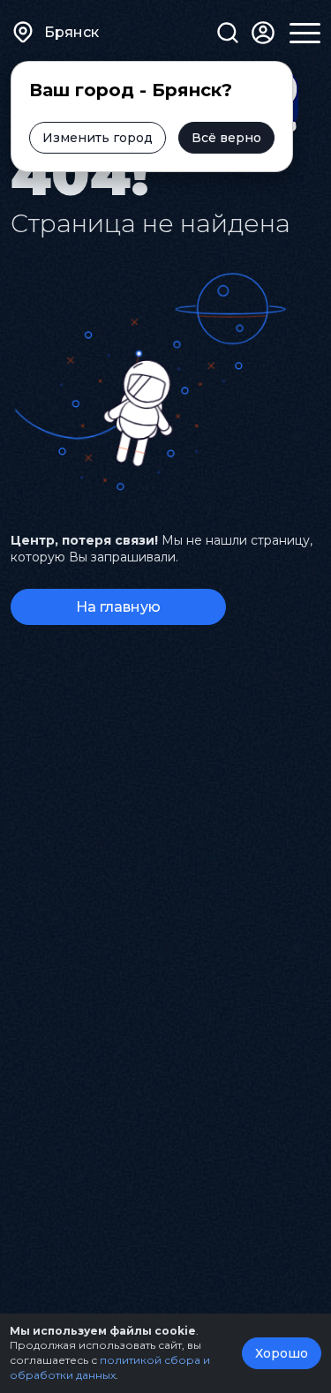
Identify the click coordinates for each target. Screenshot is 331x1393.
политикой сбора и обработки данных (110, 1367)
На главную (118, 607)
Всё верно (226, 138)
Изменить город (97, 138)
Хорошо (281, 1353)
